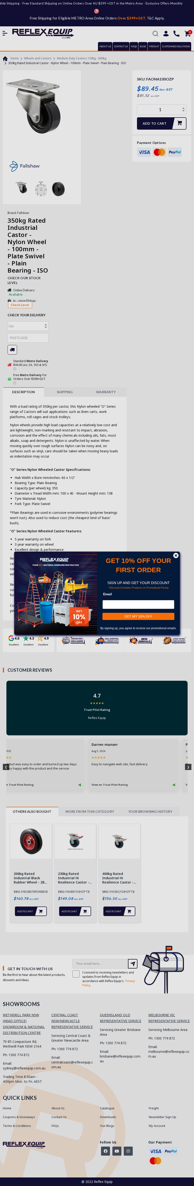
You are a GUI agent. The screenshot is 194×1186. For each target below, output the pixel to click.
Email (107, 594)
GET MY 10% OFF (138, 616)
